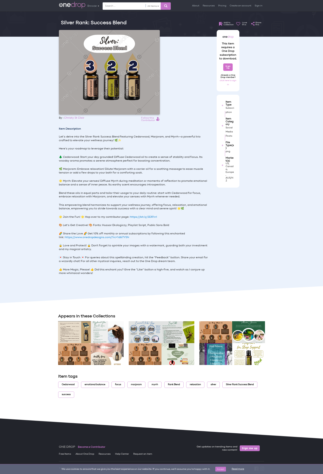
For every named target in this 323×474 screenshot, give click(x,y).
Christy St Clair (74, 118)
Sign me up (250, 448)
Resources (209, 6)
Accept (220, 469)
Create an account (240, 6)
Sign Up (228, 67)
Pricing (222, 6)
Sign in (258, 6)
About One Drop (85, 454)
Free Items (65, 454)
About (195, 6)
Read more (238, 469)
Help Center (122, 454)
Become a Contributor (91, 447)
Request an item (142, 454)
